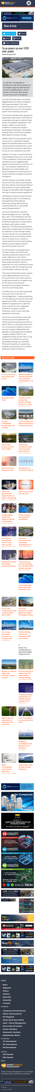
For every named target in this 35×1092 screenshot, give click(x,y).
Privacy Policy (27, 1085)
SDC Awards (8, 1057)
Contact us (4, 1087)
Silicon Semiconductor (12, 1014)
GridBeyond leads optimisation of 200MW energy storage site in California (26, 699)
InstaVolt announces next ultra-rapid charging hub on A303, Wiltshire (25, 542)
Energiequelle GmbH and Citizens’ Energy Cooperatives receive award (8, 519)
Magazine (7, 988)
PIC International (10, 1044)
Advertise (7, 997)
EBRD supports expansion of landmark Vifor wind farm (8, 721)
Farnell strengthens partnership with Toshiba (8, 424)
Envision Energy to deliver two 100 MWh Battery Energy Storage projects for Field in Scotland (26, 676)
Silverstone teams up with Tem (26, 492)
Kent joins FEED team (8, 399)
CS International (9, 1041)
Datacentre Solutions (12, 1032)
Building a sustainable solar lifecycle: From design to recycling (25, 746)
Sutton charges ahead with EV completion (25, 517)
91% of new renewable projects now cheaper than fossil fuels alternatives (7, 637)
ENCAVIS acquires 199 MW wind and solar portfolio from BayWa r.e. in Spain (26, 379)
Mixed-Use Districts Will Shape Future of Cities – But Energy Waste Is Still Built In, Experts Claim (9, 497)
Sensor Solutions (10, 1029)
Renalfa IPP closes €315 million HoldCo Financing (9, 564)
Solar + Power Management (14, 1023)
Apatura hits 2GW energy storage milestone (25, 767)
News (5, 985)
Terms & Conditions (17, 1085)
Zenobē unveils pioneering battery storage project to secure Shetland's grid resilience (25, 403)
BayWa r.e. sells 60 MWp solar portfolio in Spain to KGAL (9, 674)
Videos (6, 991)
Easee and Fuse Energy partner (8, 469)
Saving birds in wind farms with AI (26, 469)
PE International (9, 1047)
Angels (10, 1089)
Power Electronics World (13, 1020)
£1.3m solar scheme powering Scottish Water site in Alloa (9, 612)
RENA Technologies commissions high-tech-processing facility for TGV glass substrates (9, 771)
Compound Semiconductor (14, 1011)
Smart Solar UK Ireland (12, 1026)
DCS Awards (8, 1054)
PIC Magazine (8, 1017)
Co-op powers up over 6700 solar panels (8, 377)
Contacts (6, 1003)
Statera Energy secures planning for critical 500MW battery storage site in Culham (26, 566)
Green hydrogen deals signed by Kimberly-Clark (25, 587)
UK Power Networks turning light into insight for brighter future (26, 612)
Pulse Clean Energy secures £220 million (8, 447)
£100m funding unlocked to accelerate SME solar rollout (25, 635)
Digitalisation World (11, 1035)
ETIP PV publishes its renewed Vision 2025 (26, 720)
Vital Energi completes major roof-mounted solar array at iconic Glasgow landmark (25, 450)
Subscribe (7, 1000)
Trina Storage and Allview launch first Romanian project (26, 423)
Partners (6, 994)
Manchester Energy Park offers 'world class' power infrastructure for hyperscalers (8, 543)
